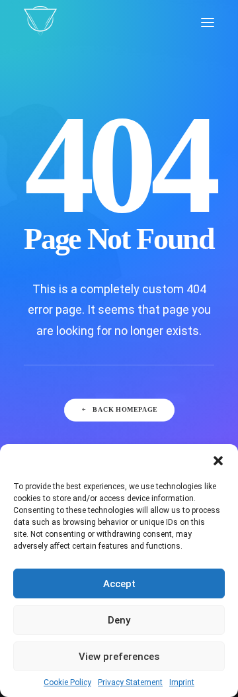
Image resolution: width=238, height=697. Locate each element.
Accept (119, 584)
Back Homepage (125, 410)
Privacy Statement (130, 682)
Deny (119, 620)
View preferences (119, 657)
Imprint (181, 682)
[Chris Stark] (40, 22)
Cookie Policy (67, 682)
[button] (218, 460)
